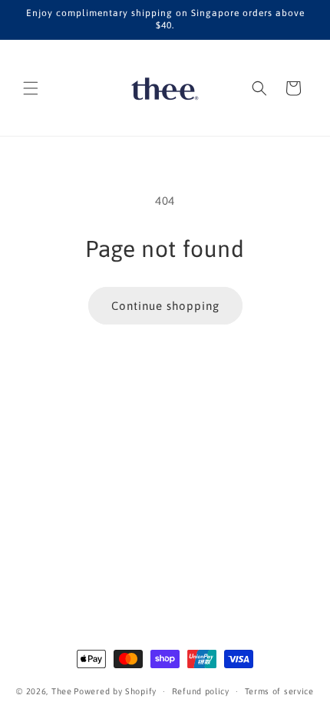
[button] (31, 88)
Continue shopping (165, 305)
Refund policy (200, 691)
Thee (61, 691)
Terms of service (279, 691)
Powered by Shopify (115, 691)
